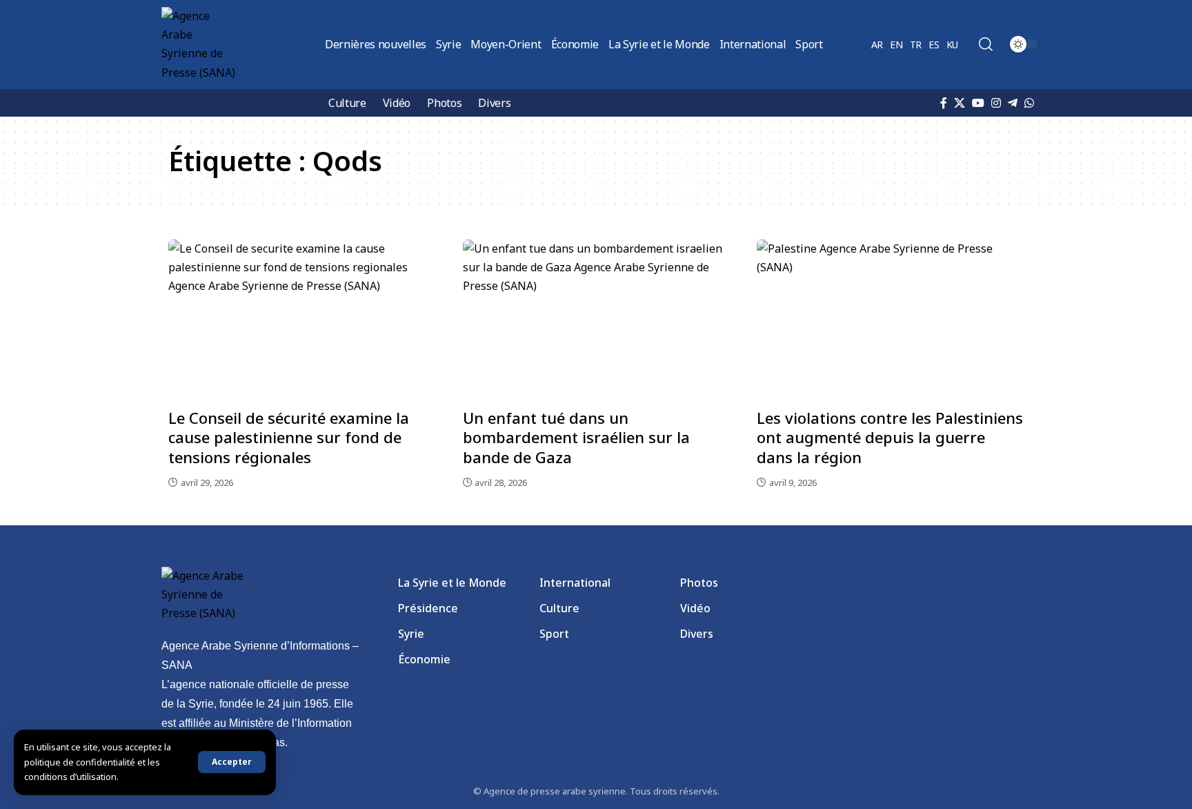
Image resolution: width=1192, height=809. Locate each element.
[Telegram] (1012, 103)
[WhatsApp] (1029, 103)
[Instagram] (996, 103)
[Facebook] (944, 103)
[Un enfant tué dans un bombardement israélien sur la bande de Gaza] (596, 320)
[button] (232, 762)
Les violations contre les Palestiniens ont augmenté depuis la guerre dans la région (890, 437)
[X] (959, 103)
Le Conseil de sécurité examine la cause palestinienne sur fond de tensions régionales (288, 437)
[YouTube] (978, 103)
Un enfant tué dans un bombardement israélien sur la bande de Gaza (576, 437)
